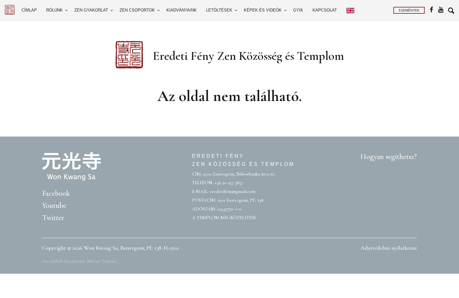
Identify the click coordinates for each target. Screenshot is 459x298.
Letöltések (219, 10)
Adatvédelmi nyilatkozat (389, 247)
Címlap (29, 10)
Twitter (53, 217)
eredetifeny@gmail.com (232, 191)
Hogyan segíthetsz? (388, 156)
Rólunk (54, 10)
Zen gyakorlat (91, 10)
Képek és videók (263, 10)
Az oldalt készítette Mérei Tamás (79, 260)
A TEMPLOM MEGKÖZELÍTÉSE (224, 217)
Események (409, 10)
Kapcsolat (325, 10)
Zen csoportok (137, 10)
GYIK (298, 10)
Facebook (56, 193)
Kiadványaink (181, 10)
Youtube (54, 205)
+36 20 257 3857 (229, 182)
